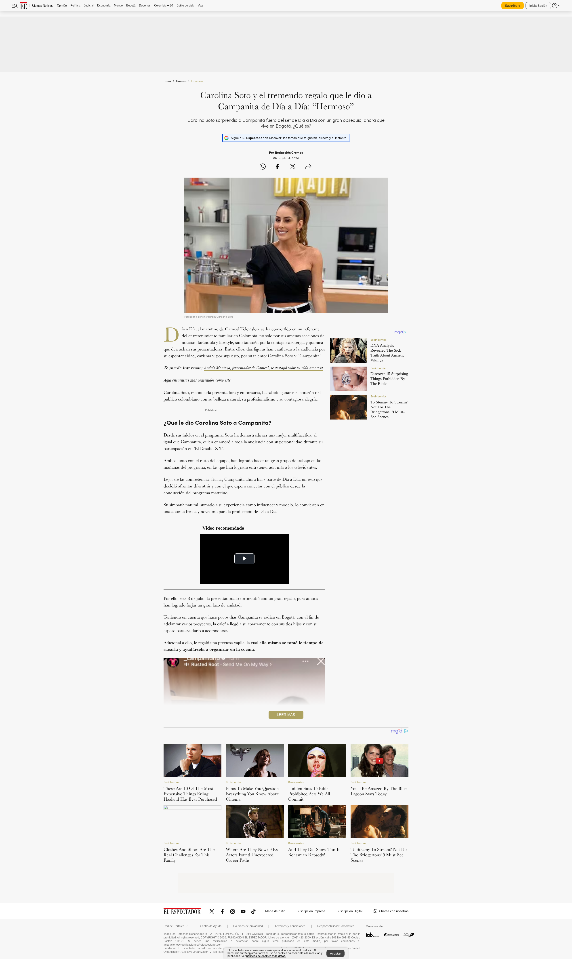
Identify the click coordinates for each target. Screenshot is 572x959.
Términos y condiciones (290, 926)
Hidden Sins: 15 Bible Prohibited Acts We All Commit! (309, 793)
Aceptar (335, 953)
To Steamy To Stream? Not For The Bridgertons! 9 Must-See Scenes (379, 854)
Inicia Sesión (538, 5)
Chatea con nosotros (393, 911)
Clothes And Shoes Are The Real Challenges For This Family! (189, 854)
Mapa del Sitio (275, 911)
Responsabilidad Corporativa (335, 926)
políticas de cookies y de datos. (266, 956)
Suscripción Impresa (311, 911)
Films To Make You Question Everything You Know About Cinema (252, 793)
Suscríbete (512, 5)
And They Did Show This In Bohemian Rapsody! (314, 852)
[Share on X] (293, 167)
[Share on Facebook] (277, 167)
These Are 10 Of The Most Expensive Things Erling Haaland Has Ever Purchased (190, 793)
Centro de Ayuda (210, 926)
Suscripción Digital (349, 911)
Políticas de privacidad (248, 926)
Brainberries (171, 782)
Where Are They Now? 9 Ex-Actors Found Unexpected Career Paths (252, 854)
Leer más (286, 715)
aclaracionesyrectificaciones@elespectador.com (193, 944)
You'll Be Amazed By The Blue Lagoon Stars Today (379, 791)
